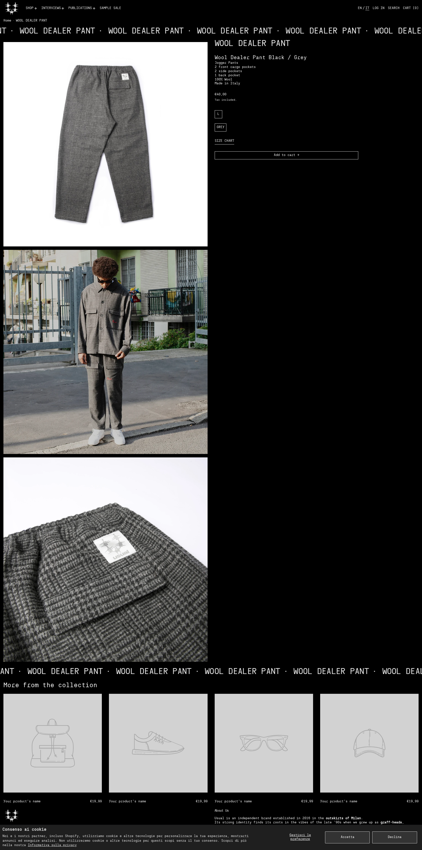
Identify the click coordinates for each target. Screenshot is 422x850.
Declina (394, 837)
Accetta (347, 837)
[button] (394, 8)
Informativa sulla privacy (52, 845)
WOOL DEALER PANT (31, 20)
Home (7, 20)
